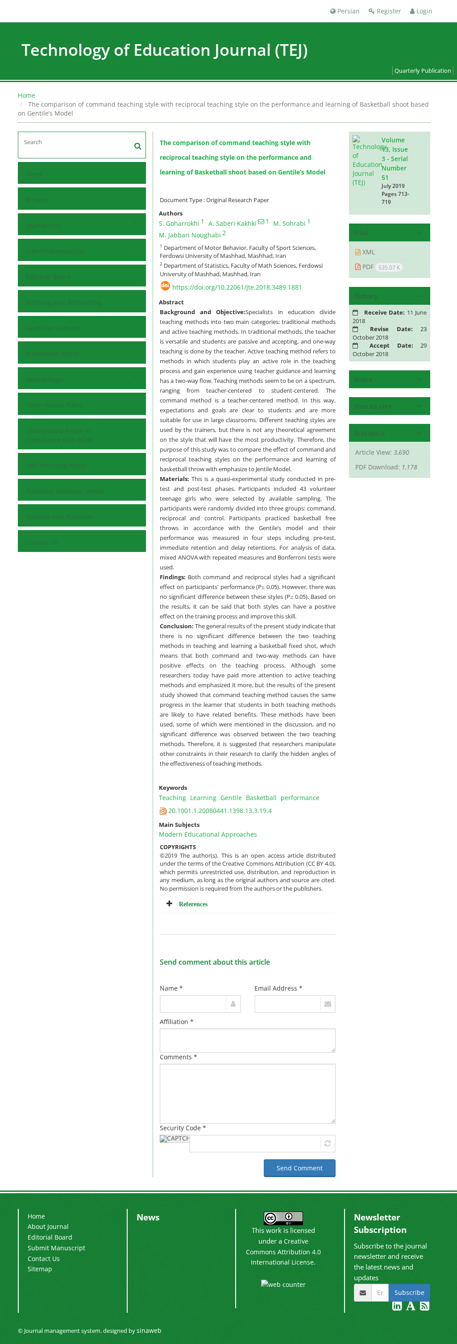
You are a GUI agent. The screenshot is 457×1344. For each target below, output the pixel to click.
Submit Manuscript (54, 251)
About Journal (48, 1226)
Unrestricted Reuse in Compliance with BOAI (59, 435)
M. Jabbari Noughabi (190, 235)
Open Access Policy (54, 405)
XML (368, 252)
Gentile (231, 797)
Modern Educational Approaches (208, 834)
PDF (380, 266)
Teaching (172, 797)
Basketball (261, 797)
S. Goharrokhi (179, 223)
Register (388, 11)
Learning (203, 797)
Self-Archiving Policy (56, 465)
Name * (171, 988)
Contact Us (42, 542)
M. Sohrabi (289, 223)
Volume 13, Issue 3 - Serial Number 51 (395, 159)
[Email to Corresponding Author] (261, 221)
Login (423, 11)
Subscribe (409, 1292)
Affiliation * (177, 1021)
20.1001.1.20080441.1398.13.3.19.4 (220, 810)
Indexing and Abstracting (63, 302)
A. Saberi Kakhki (232, 223)
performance (300, 797)
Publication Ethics (52, 353)
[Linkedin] (397, 1307)
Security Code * (183, 1128)
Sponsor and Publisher (60, 516)
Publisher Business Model (65, 491)
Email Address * (278, 988)
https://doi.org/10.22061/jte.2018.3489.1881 (237, 287)
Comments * (178, 1057)
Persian (348, 11)
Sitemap (40, 1269)
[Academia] (411, 1307)
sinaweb (149, 1330)
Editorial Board (48, 277)
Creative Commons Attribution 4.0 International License (283, 1251)
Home (26, 95)
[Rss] (424, 1307)
